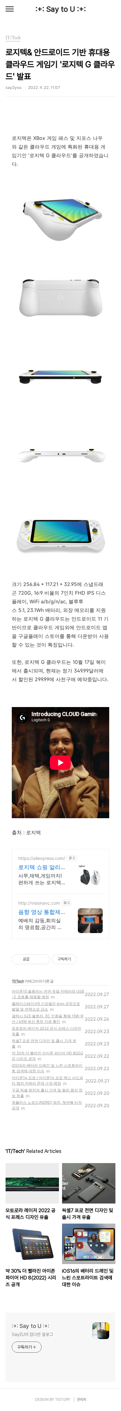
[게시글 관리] (43, 959)
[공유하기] (35, 959)
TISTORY (62, 1399)
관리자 (81, 1399)
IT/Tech (18, 981)
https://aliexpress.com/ (41, 858)
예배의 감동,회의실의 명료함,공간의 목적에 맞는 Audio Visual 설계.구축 (40, 924)
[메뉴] (9, 9)
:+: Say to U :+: (60, 9)
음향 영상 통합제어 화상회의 (39, 912)
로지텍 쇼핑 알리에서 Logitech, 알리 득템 (40, 867)
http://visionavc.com (39, 903)
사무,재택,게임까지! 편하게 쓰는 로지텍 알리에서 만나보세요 (41, 879)
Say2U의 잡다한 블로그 (32, 1334)
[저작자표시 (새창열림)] (79, 959)
